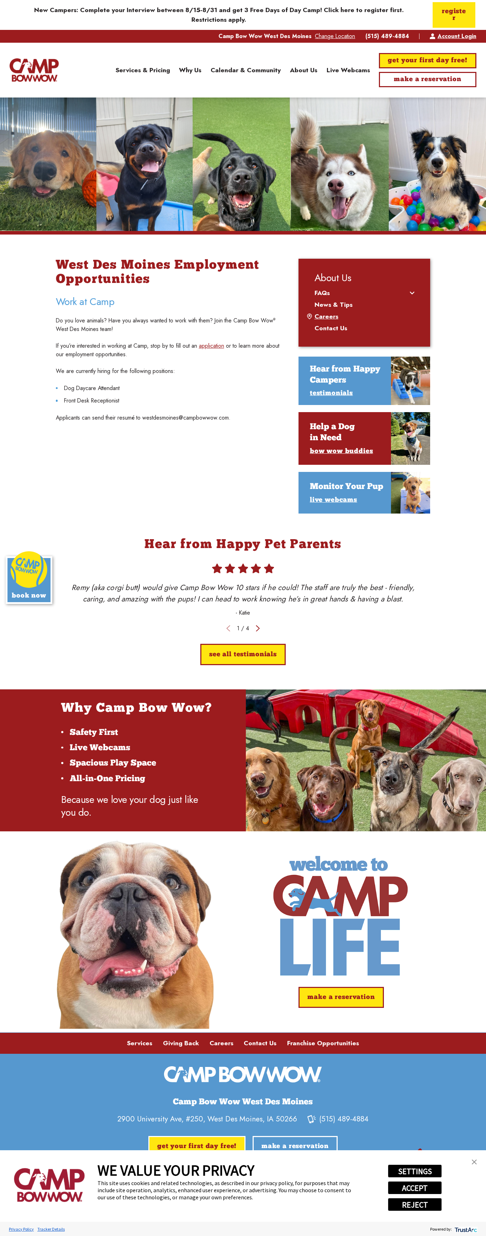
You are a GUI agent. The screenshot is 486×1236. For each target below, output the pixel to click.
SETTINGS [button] (415, 1171)
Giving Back (181, 1043)
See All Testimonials (243, 654)
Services (139, 1043)
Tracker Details (51, 1229)
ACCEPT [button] (415, 1188)
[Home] (34, 70)
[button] (474, 1162)
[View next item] (258, 628)
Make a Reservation (427, 79)
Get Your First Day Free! (427, 60)
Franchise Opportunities (323, 1043)
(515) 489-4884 (387, 36)
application (211, 346)
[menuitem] (143, 70)
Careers (221, 1043)
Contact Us (260, 1043)
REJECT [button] (415, 1205)
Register (454, 14)
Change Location (335, 36)
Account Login (457, 36)
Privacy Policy (21, 1229)
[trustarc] (465, 1229)
